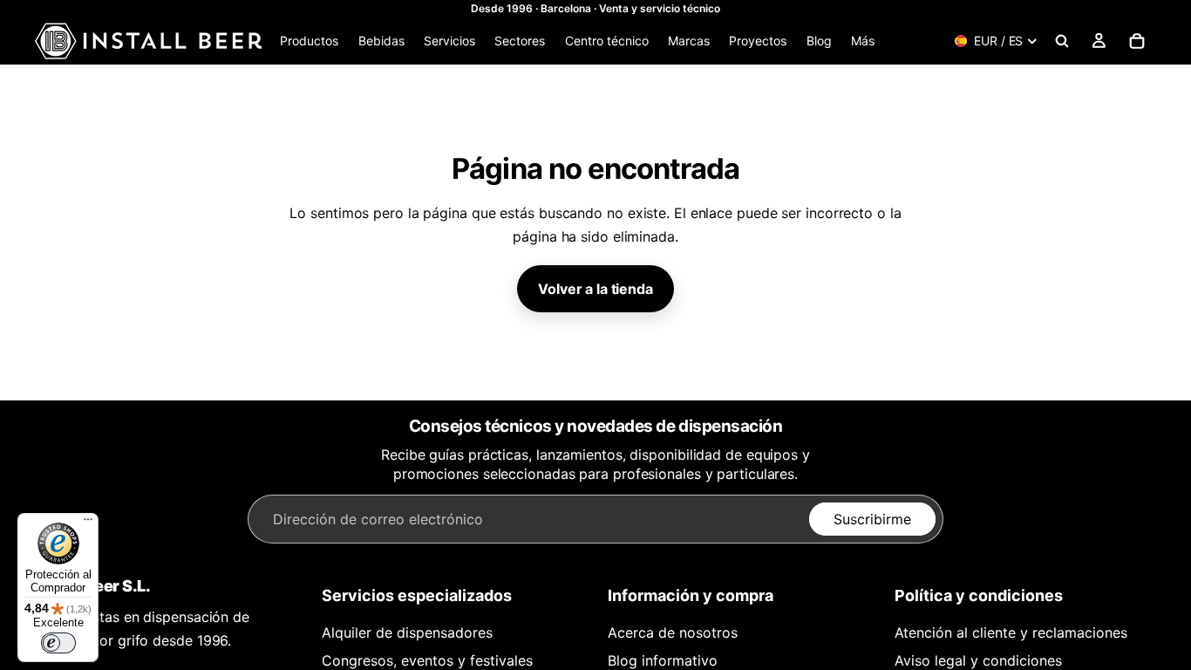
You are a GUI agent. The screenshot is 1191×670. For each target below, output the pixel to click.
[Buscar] (1062, 41)
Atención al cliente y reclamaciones (1011, 632)
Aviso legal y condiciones (978, 660)
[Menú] (88, 523)
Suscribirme (872, 519)
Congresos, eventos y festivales (427, 660)
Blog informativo (663, 660)
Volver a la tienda (595, 288)
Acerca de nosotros (673, 632)
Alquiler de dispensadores (407, 632)
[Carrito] (1137, 41)
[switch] (58, 642)
